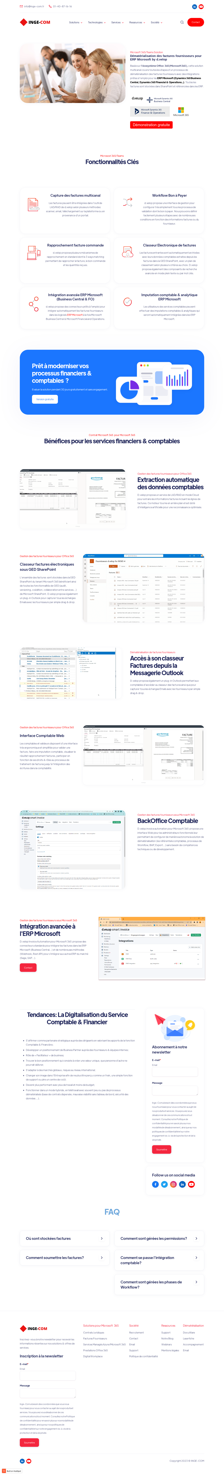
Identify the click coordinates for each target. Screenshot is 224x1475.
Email (132, 1344)
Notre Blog (167, 1338)
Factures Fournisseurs (95, 1338)
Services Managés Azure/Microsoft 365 (104, 1344)
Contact (196, 22)
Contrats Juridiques (94, 1332)
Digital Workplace (92, 1356)
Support (133, 1350)
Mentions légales (170, 1350)
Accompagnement (193, 1344)
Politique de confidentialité (143, 1356)
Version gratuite (45, 399)
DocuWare (189, 1332)
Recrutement (136, 1332)
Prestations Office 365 (95, 1350)
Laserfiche (188, 1338)
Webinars (166, 1344)
